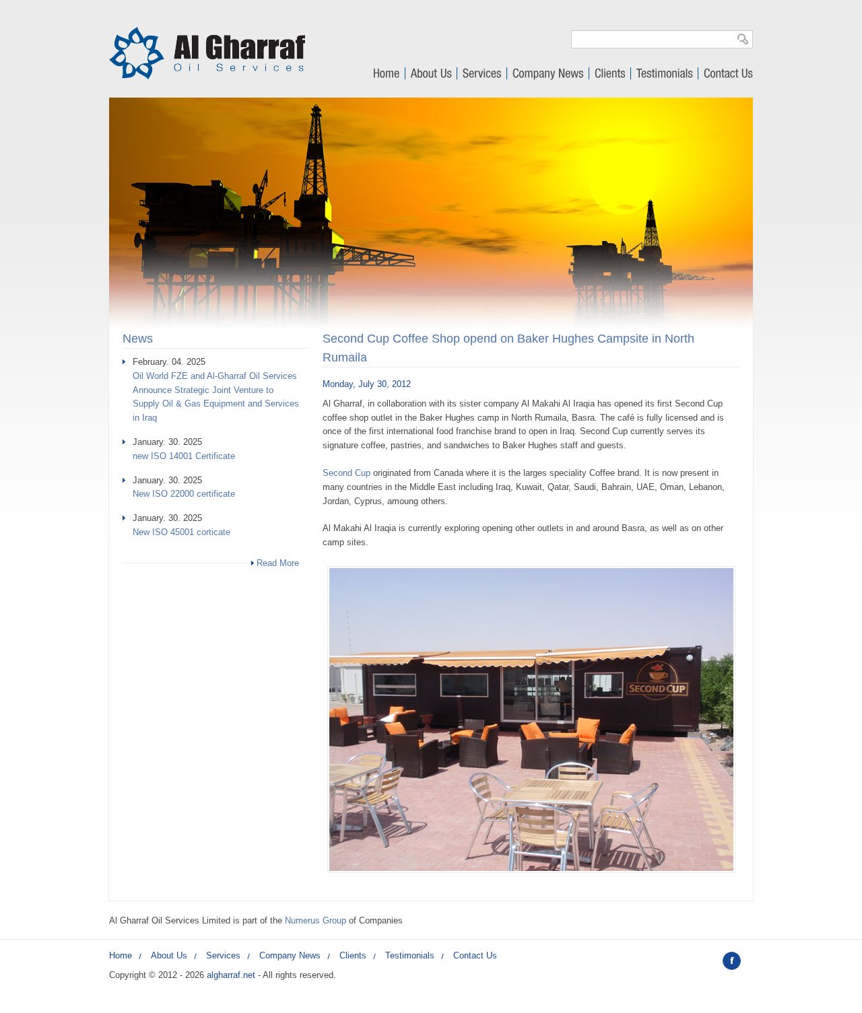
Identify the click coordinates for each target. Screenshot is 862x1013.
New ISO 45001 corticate (181, 532)
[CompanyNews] (548, 75)
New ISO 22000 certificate (184, 494)
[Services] (482, 75)
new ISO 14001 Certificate (184, 456)
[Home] (207, 76)
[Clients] (610, 75)
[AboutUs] (431, 75)
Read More (278, 563)
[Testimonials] (664, 75)
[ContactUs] (727, 75)
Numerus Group (315, 920)
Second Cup (346, 473)
